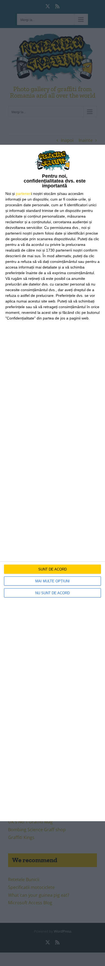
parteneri (23, 193)
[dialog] (52, 483)
